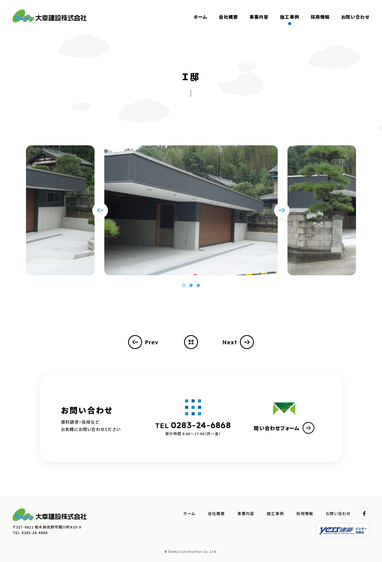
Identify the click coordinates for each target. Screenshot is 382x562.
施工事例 (275, 513)
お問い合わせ (338, 513)
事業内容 (245, 513)
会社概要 (216, 513)
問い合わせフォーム (277, 427)
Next (229, 342)
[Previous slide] (100, 210)
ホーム (189, 513)
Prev (152, 342)
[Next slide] (282, 210)
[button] (183, 285)
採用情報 (304, 513)
